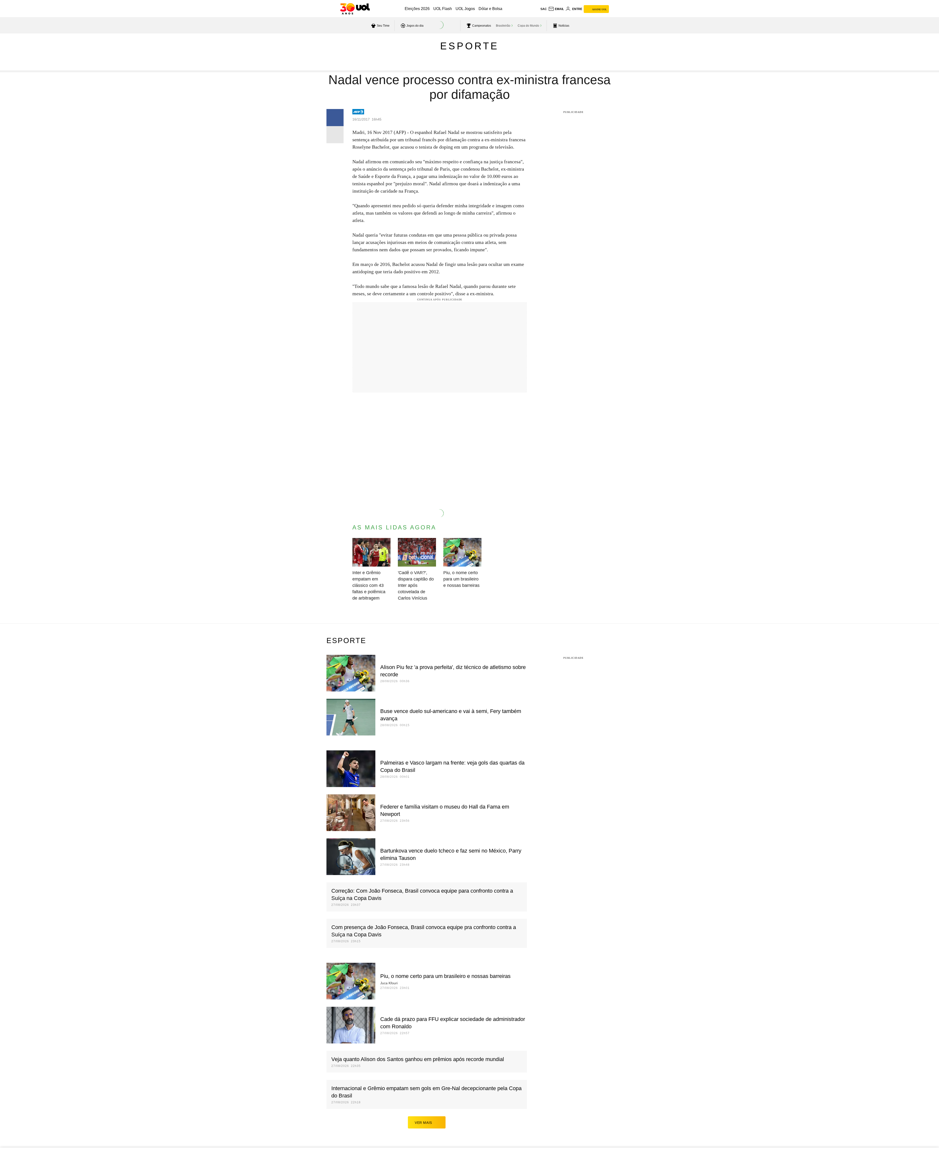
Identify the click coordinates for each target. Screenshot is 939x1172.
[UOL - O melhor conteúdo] (355, 8)
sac (543, 9)
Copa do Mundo (528, 25)
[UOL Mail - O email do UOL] (556, 9)
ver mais (423, 1123)
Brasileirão (503, 25)
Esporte (469, 46)
